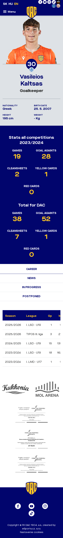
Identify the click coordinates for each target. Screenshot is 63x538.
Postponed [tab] (31, 296)
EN (16, 4)
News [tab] (31, 278)
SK (5, 4)
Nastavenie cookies (31, 532)
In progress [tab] (31, 287)
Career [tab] (31, 269)
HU (11, 4)
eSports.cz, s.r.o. (31, 528)
